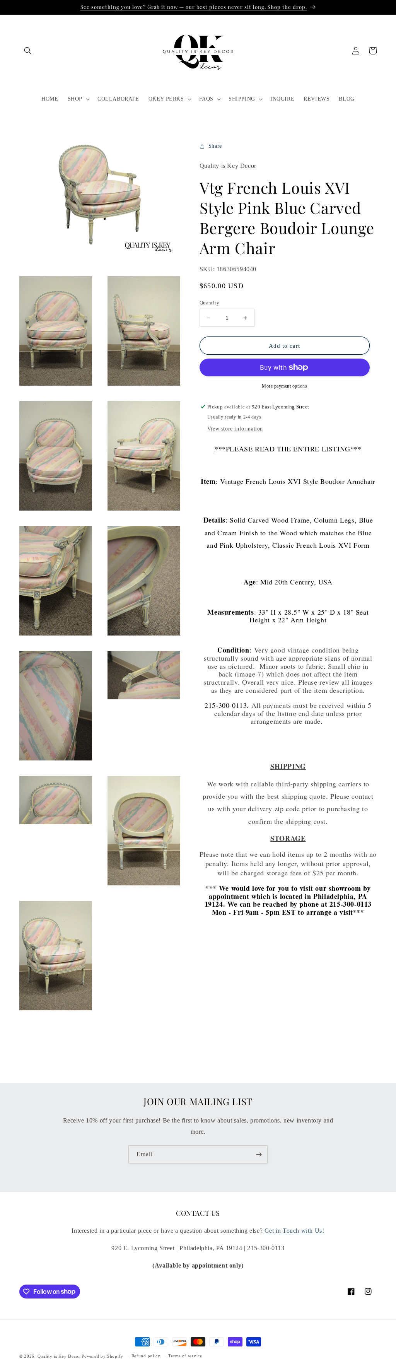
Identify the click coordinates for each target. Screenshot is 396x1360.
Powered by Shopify (102, 1356)
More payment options (284, 386)
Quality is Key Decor (59, 1356)
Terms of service (185, 1355)
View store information (235, 429)
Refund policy (145, 1355)
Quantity (209, 303)
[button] (27, 50)
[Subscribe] (258, 1154)
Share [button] (215, 146)
